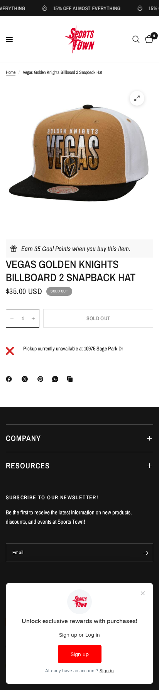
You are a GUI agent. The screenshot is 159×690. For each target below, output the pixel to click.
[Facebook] (10, 379)
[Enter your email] (145, 552)
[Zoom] (137, 98)
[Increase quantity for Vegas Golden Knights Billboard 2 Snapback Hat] (33, 318)
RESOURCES (28, 465)
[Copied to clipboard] (71, 379)
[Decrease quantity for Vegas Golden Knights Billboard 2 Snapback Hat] (12, 318)
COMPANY (23, 438)
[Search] (136, 39)
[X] (26, 379)
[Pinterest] (42, 379)
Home (10, 72)
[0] (147, 39)
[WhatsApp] (56, 379)
